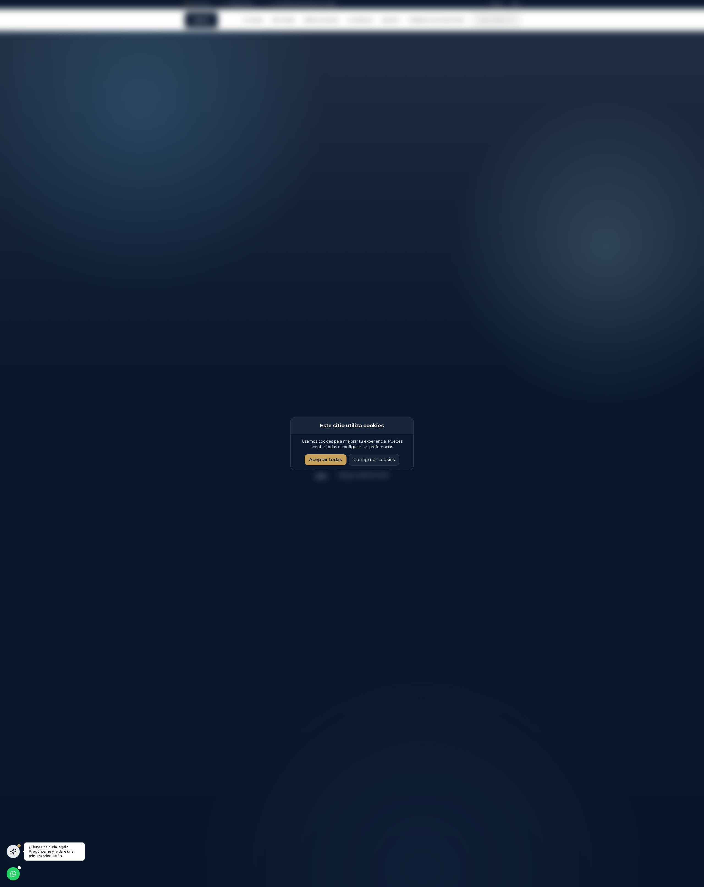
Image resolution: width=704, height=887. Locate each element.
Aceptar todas (325, 459)
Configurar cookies (374, 459)
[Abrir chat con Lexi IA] (13, 851)
